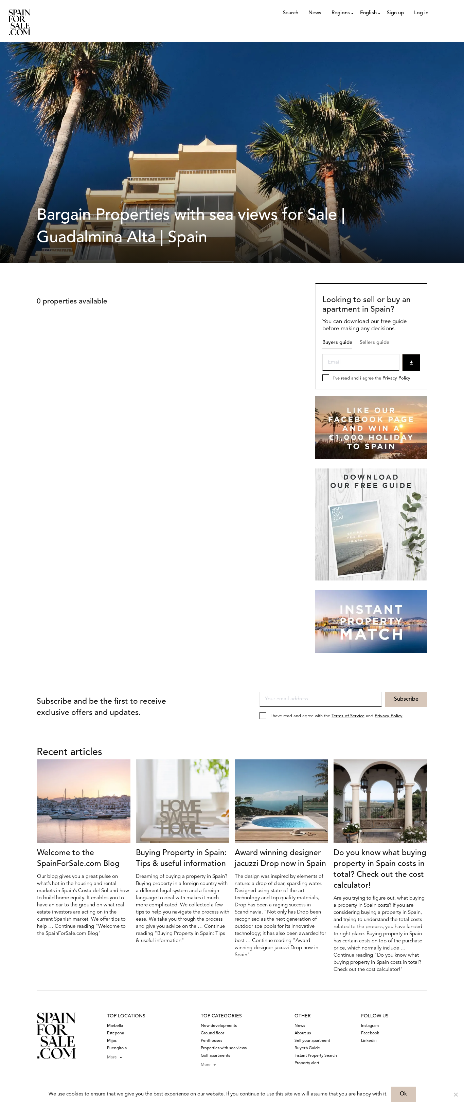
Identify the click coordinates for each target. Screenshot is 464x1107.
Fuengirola (117, 1048)
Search (290, 13)
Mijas (112, 1041)
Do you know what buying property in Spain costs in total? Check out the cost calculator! (380, 869)
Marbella (115, 1026)
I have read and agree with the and (336, 716)
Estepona (115, 1033)
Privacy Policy (396, 378)
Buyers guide (337, 342)
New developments (219, 1026)
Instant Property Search (316, 1056)
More (112, 1057)
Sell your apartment (312, 1041)
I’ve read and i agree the (371, 378)
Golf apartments (215, 1056)
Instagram (370, 1026)
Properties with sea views (224, 1048)
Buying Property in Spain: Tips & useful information (181, 858)
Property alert (307, 1063)
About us (303, 1033)
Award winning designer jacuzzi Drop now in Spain (280, 858)
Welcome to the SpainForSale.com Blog (78, 858)
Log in (421, 13)
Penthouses (211, 1041)
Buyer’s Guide (307, 1048)
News (314, 13)
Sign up (395, 13)
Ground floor (212, 1033)
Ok (403, 1094)
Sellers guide (374, 342)
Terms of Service (348, 716)
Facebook (370, 1033)
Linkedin (369, 1041)
